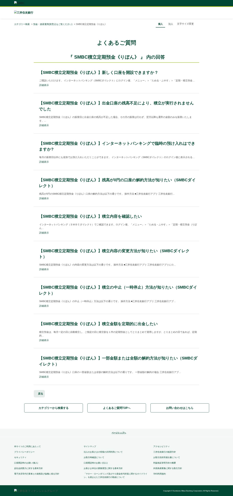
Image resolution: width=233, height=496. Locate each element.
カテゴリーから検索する (54, 407)
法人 (170, 24)
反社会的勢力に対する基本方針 (28, 468)
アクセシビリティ (161, 446)
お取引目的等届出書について (166, 457)
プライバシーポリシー (24, 452)
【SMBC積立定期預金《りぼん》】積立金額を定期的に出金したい (98, 324)
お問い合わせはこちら (179, 407)
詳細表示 (44, 85)
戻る (40, 393)
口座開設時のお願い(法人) (96, 463)
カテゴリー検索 (22, 24)
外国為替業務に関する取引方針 (167, 468)
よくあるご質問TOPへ (116, 407)
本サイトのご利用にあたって (27, 446)
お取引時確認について (94, 457)
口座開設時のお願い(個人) (26, 463)
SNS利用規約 (159, 474)
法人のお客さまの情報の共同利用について (103, 452)
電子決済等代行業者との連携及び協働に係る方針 (36, 474)
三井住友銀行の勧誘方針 (164, 452)
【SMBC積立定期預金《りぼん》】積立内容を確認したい (90, 216)
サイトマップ (90, 446)
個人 (160, 24)
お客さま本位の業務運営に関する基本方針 (103, 468)
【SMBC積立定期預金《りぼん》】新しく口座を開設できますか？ (98, 72)
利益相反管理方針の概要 (164, 463)
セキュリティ (20, 457)
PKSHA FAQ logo (116, 421)
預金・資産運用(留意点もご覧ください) (52, 24)
